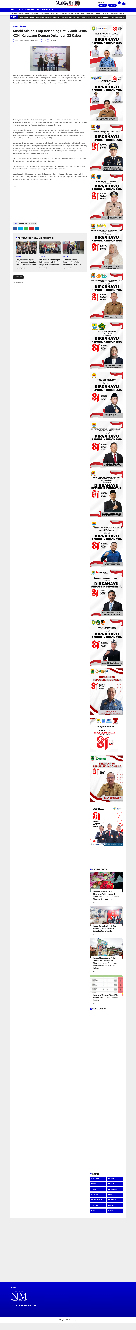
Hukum (21, 13)
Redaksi (112, 5)
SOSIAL (93, 1210)
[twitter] (13, 4)
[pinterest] (31, 228)
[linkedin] (37, 228)
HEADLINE (23, 223)
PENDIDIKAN (112, 1200)
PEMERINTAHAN (96, 1200)
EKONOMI (94, 1184)
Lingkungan (113, 13)
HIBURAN (111, 1184)
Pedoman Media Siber (45, 10)
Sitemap (103, 5)
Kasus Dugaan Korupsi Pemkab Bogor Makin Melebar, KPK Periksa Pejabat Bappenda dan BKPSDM (54, 17)
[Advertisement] (50, 103)
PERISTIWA (94, 1205)
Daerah (121, 13)
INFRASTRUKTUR (113, 1189)
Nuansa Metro (73, 1320)
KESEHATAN (95, 1194)
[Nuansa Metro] (68, 6)
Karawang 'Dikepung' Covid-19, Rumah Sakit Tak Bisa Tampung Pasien (105, 997)
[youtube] (18, 4)
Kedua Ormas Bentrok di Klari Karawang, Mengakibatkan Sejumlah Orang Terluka (104, 928)
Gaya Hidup (89, 13)
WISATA (110, 1210)
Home (13, 10)
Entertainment (44, 13)
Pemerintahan (79, 13)
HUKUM (93, 1189)
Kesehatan (63, 13)
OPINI (110, 1194)
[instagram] (15, 4)
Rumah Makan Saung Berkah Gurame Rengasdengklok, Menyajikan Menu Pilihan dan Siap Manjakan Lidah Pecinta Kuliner (105, 963)
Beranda (15, 26)
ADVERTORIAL (95, 1178)
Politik (70, 13)
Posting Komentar (18, 282)
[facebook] (10, 4)
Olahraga (23, 26)
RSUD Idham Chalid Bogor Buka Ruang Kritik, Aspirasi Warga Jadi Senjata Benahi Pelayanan (50, 262)
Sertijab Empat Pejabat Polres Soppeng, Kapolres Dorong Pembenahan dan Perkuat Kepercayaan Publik (26, 262)
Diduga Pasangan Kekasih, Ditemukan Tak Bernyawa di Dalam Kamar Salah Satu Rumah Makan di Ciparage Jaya (106, 895)
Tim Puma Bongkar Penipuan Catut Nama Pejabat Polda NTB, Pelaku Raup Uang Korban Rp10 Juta (105, 17)
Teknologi (98, 13)
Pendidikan (34, 13)
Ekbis (27, 13)
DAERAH (111, 1178)
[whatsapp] (26, 228)
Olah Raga (54, 13)
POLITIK (111, 1205)
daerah (18, 256)
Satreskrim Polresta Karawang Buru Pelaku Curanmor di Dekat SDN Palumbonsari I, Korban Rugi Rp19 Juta (72, 262)
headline (42, 256)
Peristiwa (14, 13)
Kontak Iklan (30, 10)
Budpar (105, 13)
